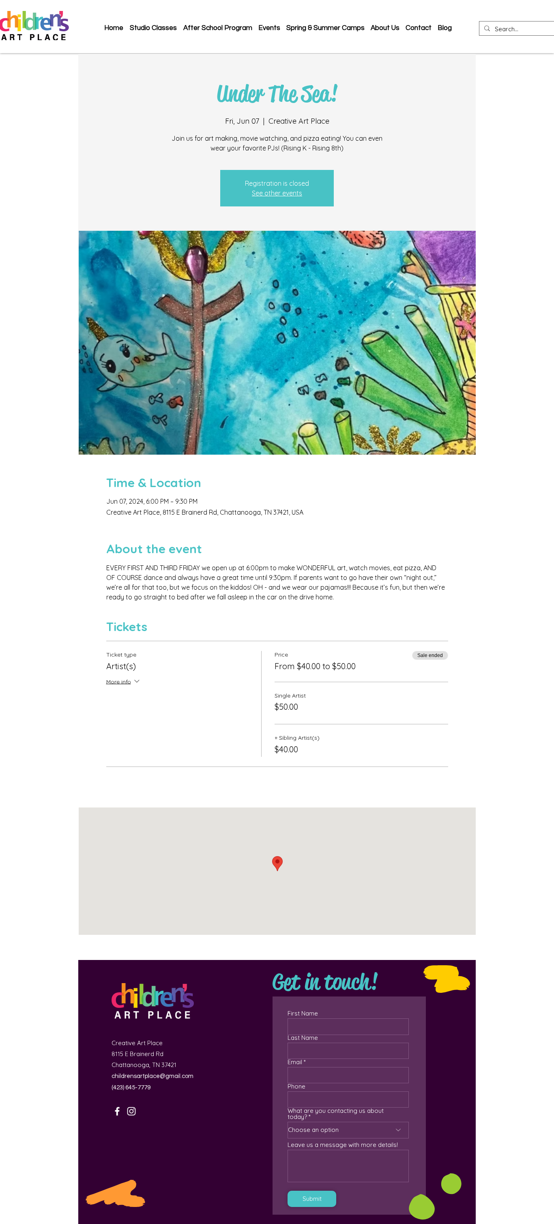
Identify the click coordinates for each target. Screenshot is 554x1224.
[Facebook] (117, 1111)
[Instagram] (131, 1111)
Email (295, 1062)
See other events (277, 193)
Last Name (303, 1038)
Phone (296, 1086)
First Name (303, 1013)
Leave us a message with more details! (343, 1145)
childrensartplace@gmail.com (152, 1076)
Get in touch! (325, 982)
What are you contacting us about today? (336, 1114)
